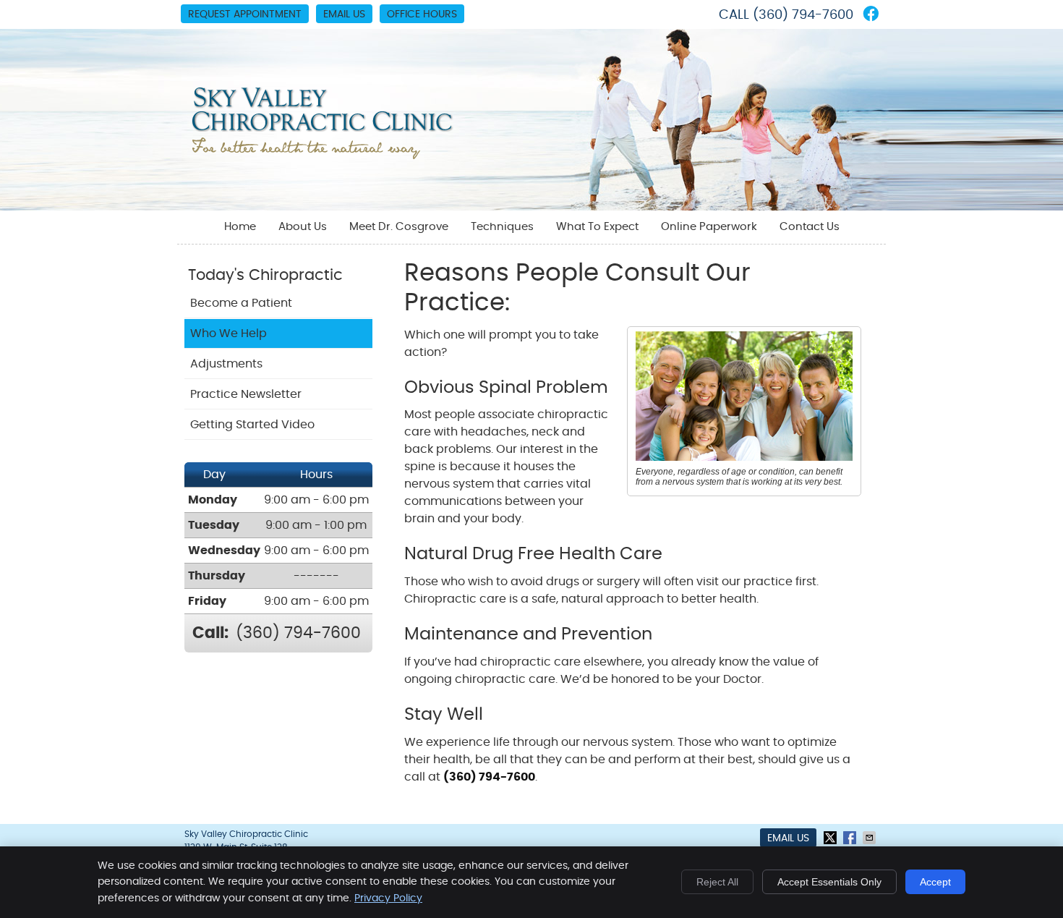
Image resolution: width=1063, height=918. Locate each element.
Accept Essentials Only (829, 882)
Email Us (344, 14)
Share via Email (871, 837)
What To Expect (597, 226)
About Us (302, 226)
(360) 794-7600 (803, 15)
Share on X (832, 837)
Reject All (717, 882)
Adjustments (226, 364)
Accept (935, 882)
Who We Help (228, 333)
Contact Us (810, 226)
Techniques (502, 226)
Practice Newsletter (246, 394)
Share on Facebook (851, 837)
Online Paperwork (709, 226)
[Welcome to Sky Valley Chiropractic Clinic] (322, 155)
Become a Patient (241, 303)
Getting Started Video (252, 424)
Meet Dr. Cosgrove (398, 226)
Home (240, 226)
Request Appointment (245, 14)
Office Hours (422, 14)
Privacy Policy (388, 898)
